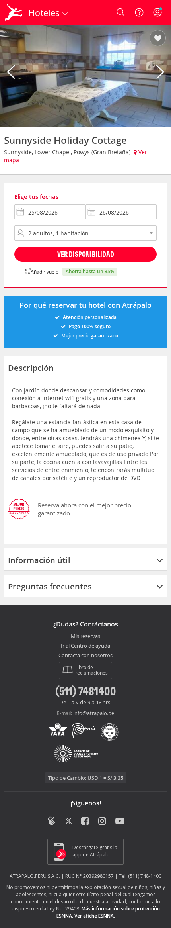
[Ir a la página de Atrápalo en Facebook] (85, 822)
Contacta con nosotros (85, 655)
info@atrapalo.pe (93, 713)
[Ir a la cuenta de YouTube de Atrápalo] (119, 822)
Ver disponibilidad (85, 254)
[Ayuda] (139, 12)
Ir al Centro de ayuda (85, 646)
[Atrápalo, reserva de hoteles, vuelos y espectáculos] (13, 12)
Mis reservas (85, 636)
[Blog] (51, 821)
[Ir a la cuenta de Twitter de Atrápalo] (68, 822)
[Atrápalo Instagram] (102, 822)
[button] (158, 38)
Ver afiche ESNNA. (94, 915)
